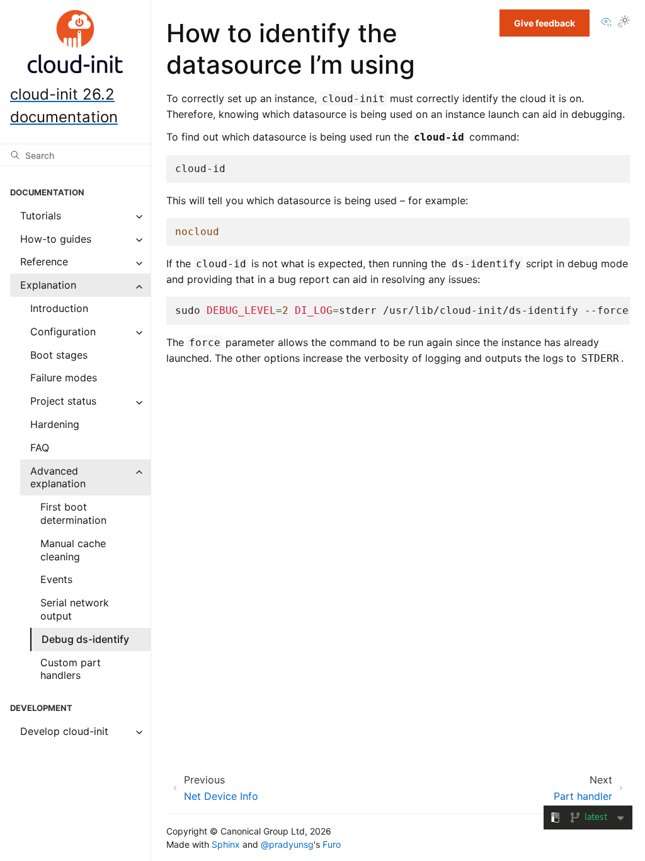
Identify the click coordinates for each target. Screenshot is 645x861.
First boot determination (73, 513)
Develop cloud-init (64, 731)
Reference (44, 261)
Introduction (59, 308)
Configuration (63, 331)
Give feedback (544, 23)
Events (56, 579)
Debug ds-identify (85, 639)
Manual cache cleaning (73, 550)
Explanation (48, 285)
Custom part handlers (70, 669)
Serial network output (74, 609)
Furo (331, 844)
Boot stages (59, 355)
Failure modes (63, 377)
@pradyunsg (287, 844)
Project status (63, 401)
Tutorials (40, 215)
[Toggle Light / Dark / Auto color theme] (623, 23)
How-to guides (55, 239)
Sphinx (226, 844)
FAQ (39, 447)
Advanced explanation (58, 477)
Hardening (54, 424)
